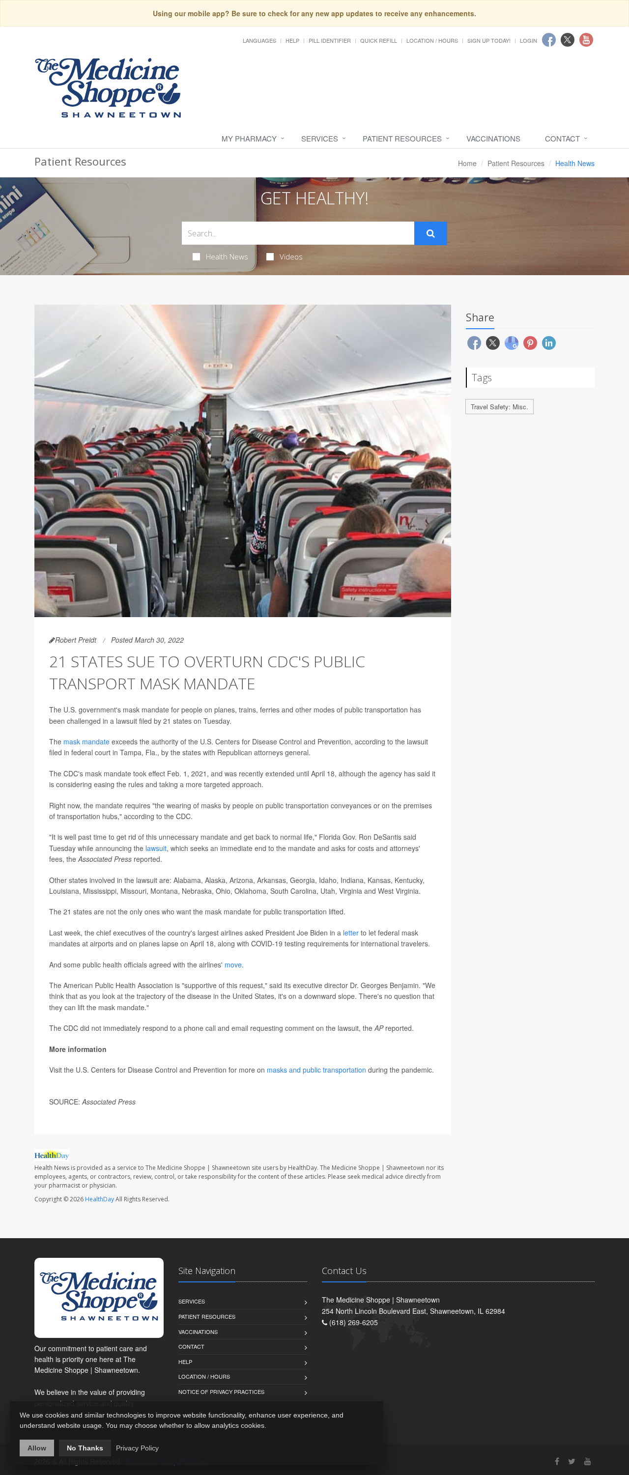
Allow (37, 1448)
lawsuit (156, 848)
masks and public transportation (316, 1070)
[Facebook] (557, 1461)
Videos (291, 256)
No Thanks (85, 1448)
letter (351, 932)
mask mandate (86, 741)
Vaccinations (493, 138)
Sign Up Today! (489, 40)
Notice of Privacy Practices (221, 1391)
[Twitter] (571, 1461)
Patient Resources (402, 138)
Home (467, 163)
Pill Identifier (330, 40)
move (233, 964)
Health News (227, 256)
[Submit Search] (430, 233)
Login (528, 40)
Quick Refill (378, 40)
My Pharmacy (249, 138)
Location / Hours (432, 40)
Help (292, 40)
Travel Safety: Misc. (499, 406)
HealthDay (99, 1199)
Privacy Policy (137, 1448)
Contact (562, 138)
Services (319, 138)
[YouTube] (587, 1461)
